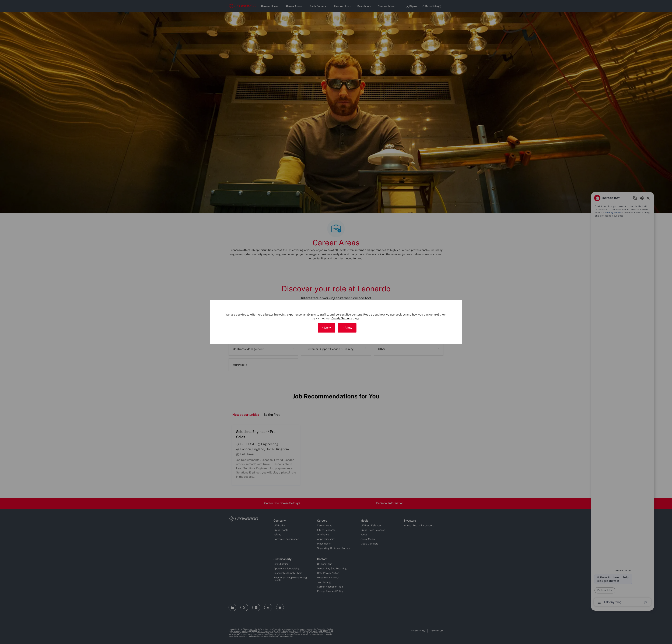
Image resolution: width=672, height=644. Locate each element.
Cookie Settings (341, 318)
